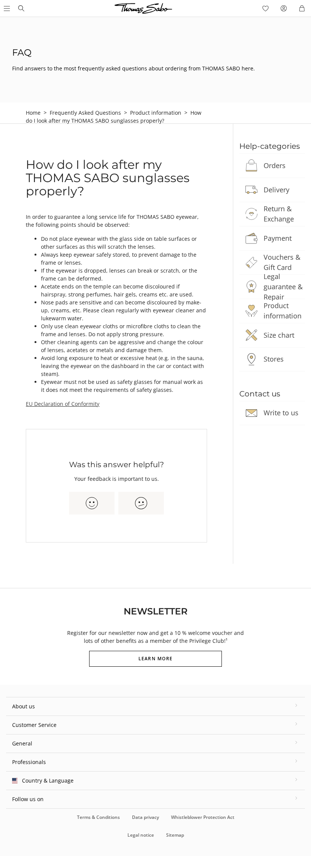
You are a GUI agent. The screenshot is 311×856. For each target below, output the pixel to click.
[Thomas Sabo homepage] (21, 8)
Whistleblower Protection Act (202, 817)
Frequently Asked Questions (85, 112)
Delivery (276, 189)
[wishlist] (265, 8)
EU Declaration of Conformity (62, 403)
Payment (278, 238)
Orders (275, 165)
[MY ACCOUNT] (284, 8)
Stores (274, 358)
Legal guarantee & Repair (283, 286)
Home (33, 112)
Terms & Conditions (98, 817)
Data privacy (145, 817)
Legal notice (140, 835)
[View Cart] (302, 8)
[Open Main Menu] (6, 8)
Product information (155, 112)
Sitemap (175, 835)
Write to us (281, 412)
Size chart (279, 335)
